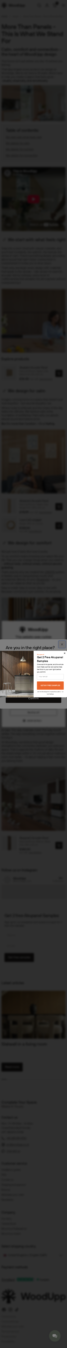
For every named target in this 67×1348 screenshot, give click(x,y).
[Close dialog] (64, 653)
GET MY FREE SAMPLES (50, 686)
